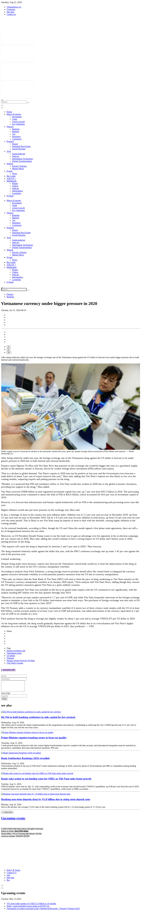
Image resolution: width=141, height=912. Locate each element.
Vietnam (10, 658)
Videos (15, 186)
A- (9, 347)
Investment (17, 117)
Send (4, 699)
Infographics (17, 191)
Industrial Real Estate (21, 146)
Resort (15, 144)
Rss (8, 880)
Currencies (16, 139)
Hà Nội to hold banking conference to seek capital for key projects (38, 717)
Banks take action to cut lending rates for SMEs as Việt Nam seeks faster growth (46, 778)
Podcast (15, 188)
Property (10, 141)
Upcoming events (13, 818)
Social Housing (18, 149)
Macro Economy (14, 114)
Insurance (16, 136)
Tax (13, 134)
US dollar (11, 655)
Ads (8, 875)
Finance (10, 126)
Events (10, 171)
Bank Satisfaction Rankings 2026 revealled (25, 758)
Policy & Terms (13, 870)
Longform (16, 193)
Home (9, 112)
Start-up (15, 156)
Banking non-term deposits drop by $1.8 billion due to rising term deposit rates (45, 799)
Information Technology (22, 159)
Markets (15, 131)
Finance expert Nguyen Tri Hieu (21, 660)
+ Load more (7, 812)
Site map (10, 12)
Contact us (11, 14)
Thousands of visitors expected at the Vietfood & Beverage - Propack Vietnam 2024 (43, 908)
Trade (14, 119)
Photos (15, 183)
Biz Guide (11, 176)
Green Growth (18, 121)
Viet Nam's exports (15, 663)
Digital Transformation (22, 161)
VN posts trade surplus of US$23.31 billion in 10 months (31, 903)
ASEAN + (11, 178)
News (14, 173)
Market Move (18, 168)
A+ (9, 353)
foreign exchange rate (16, 650)
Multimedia (12, 181)
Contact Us (11, 872)
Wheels (10, 164)
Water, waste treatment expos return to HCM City (28, 906)
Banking (16, 129)
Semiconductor (18, 154)
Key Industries (18, 124)
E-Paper (10, 196)
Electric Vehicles (19, 166)
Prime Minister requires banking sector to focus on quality (34, 737)
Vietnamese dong (14, 653)
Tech (9, 151)
